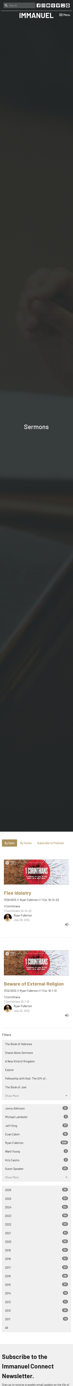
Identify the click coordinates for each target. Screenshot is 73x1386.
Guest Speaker (36, 1168)
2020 (36, 1241)
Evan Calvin (36, 1134)
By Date (9, 843)
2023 (36, 1215)
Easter (9, 1070)
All (6, 1327)
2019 (36, 1250)
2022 (36, 1224)
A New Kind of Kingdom (20, 1061)
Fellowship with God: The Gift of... (26, 1078)
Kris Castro (36, 1160)
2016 (36, 1276)
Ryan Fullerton (36, 1143)
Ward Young (36, 1151)
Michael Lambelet (36, 1117)
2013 (36, 1302)
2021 (36, 1233)
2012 (36, 1310)
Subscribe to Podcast (50, 843)
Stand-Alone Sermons (19, 1052)
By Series (26, 843)
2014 (36, 1293)
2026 (36, 1190)
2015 (36, 1284)
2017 (36, 1267)
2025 (36, 1198)
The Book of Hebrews (18, 1044)
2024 (36, 1207)
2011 (36, 1319)
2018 (36, 1258)
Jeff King (36, 1125)
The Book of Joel (15, 1087)
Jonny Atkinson (36, 1108)
